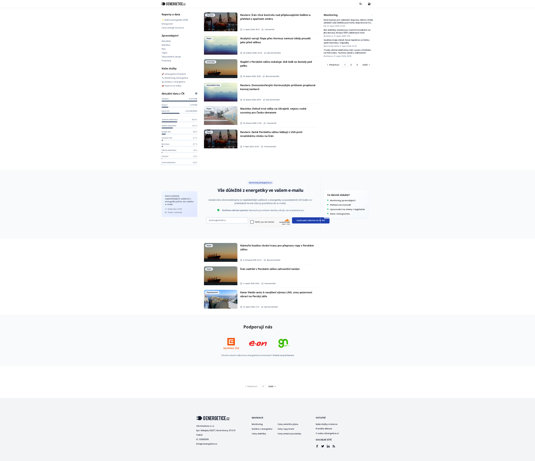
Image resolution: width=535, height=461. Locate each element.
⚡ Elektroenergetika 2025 (175, 20)
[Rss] (335, 446)
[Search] (360, 4)
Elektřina (166, 45)
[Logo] (173, 3)
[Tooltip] (196, 93)
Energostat (167, 23)
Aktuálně (166, 41)
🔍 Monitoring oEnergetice (175, 78)
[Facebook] (318, 446)
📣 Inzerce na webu (171, 85)
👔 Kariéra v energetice (173, 81)
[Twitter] (324, 446)
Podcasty (166, 60)
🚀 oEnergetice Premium (174, 74)
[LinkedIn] (329, 446)
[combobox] (348, 14)
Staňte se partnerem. (284, 355)
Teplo (164, 52)
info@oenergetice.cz (206, 443)
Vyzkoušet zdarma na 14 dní (310, 220)
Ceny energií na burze (173, 27)
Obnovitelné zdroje (171, 56)
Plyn (164, 49)
